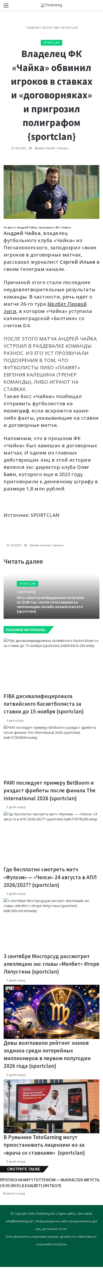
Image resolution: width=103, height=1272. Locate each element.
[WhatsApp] (3, 1269)
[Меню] (6, 7)
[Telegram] (4, 1269)
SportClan (70, 28)
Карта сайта (66, 1214)
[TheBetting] (51, 5)
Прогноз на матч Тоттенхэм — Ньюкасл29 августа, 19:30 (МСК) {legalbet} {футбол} (50, 1182)
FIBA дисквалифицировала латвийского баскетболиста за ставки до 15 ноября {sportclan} (44, 704)
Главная (32, 28)
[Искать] (97, 7)
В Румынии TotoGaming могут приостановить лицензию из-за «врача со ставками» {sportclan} (44, 1145)
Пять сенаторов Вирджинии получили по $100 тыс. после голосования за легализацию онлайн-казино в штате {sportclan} (50, 604)
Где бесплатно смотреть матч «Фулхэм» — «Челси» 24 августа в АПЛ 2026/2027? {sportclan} (50, 877)
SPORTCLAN (45, 515)
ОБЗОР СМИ (50, 28)
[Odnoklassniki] (2, 1269)
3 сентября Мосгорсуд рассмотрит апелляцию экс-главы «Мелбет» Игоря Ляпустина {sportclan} (51, 964)
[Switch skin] (88, 7)
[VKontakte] (1, 1269)
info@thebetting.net (19, 1221)
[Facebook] (0, 1269)
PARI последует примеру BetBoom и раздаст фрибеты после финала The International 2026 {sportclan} (50, 790)
